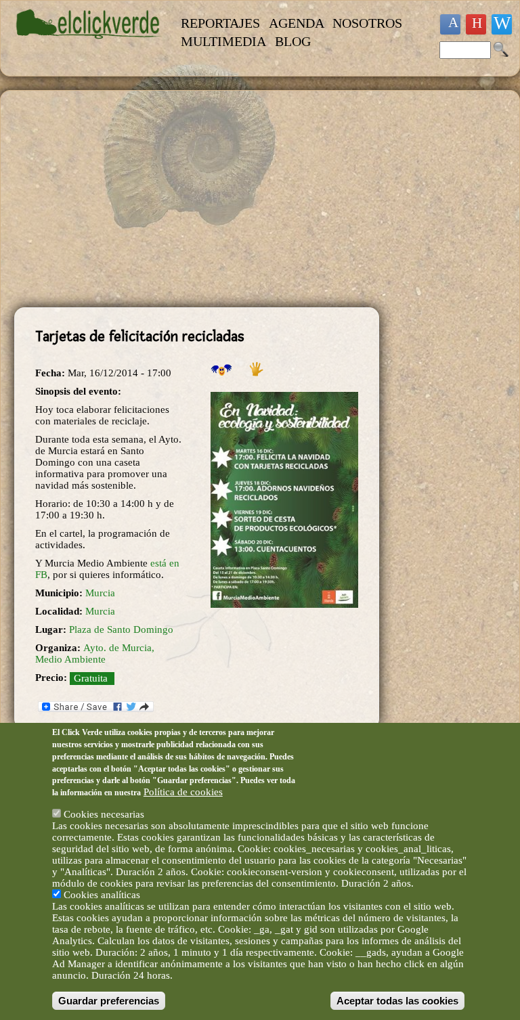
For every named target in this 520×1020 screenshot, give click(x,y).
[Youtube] (476, 24)
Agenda (296, 23)
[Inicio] (89, 45)
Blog (293, 41)
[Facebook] (450, 24)
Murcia (100, 592)
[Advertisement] (196, 199)
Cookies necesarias (104, 814)
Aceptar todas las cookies (397, 1000)
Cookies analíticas (102, 894)
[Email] (502, 24)
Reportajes (220, 23)
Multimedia (223, 41)
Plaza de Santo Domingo (121, 629)
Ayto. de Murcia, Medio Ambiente (94, 653)
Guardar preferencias (108, 1000)
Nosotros (367, 23)
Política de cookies (183, 791)
